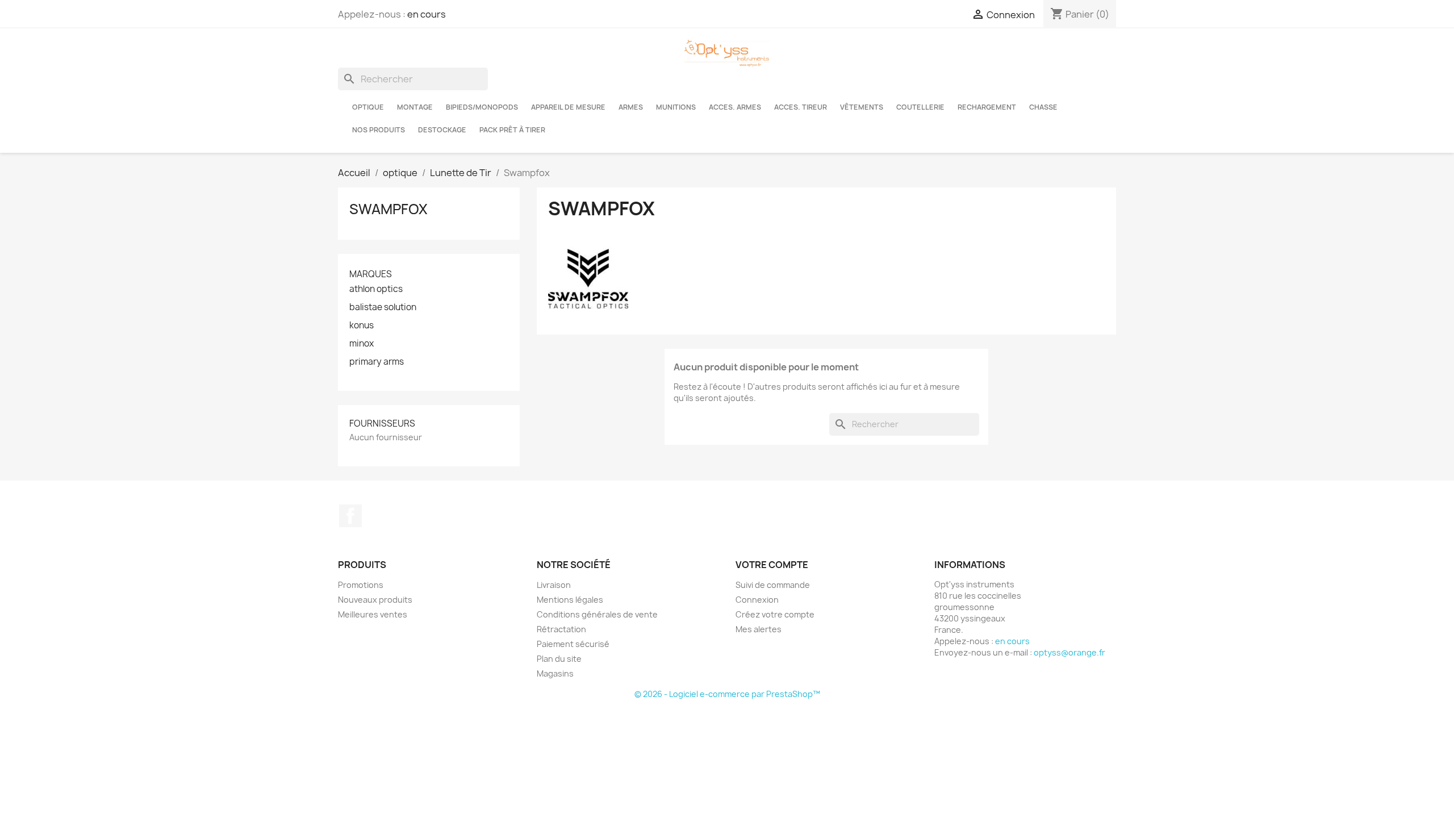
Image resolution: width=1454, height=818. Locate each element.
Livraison (554, 584)
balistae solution (382, 307)
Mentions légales (570, 599)
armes (631, 107)
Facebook (350, 515)
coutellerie (920, 107)
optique (368, 107)
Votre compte (772, 564)
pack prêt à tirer (512, 130)
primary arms (376, 362)
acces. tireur (800, 107)
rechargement (987, 107)
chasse (1043, 107)
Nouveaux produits (375, 599)
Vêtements (861, 107)
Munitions (676, 107)
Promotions (360, 584)
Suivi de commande (773, 584)
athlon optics (376, 289)
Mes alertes (759, 629)
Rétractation (561, 629)
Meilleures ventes (372, 614)
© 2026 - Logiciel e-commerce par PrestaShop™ (727, 693)
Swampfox (388, 209)
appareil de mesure (568, 107)
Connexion (757, 599)
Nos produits (378, 130)
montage (415, 107)
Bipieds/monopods (482, 107)
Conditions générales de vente (597, 614)
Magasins (555, 673)
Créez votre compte (775, 614)
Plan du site (559, 658)
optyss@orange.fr (1069, 652)
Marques (370, 274)
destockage (442, 130)
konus (361, 325)
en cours (426, 14)
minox (361, 343)
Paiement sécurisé (573, 643)
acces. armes (735, 107)
